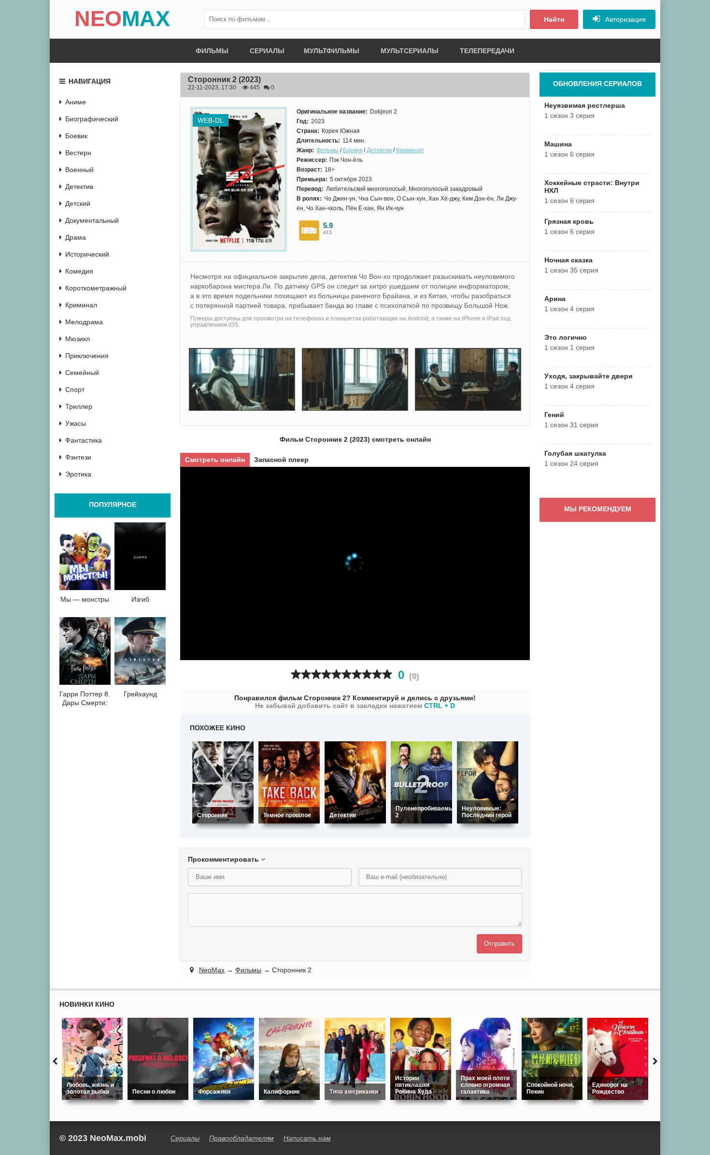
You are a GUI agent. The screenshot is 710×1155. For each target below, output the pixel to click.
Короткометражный (96, 288)
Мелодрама (84, 322)
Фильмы (212, 51)
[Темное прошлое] (289, 782)
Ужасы (75, 423)
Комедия (79, 271)
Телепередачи (487, 51)
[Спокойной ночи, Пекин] (552, 1059)
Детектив (379, 150)
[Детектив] (355, 782)
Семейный (82, 372)
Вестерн (78, 153)
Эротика (78, 474)
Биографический (91, 119)
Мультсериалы (410, 51)
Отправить (499, 943)
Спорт (75, 389)
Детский (77, 203)
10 (387, 674)
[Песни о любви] (158, 1059)
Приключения (87, 356)
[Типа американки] (355, 1059)
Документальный (92, 220)
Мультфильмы (331, 51)
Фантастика (83, 440)
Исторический (87, 254)
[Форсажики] (223, 1059)
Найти (554, 19)
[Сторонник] (223, 782)
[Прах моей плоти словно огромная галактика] (486, 1059)
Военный (79, 169)
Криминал (410, 150)
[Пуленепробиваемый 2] (421, 782)
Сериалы (267, 51)
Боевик (352, 150)
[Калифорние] (289, 1059)
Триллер (78, 406)
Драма (75, 237)
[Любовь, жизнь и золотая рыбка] (92, 1059)
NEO (122, 18)
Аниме (75, 102)
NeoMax (212, 970)
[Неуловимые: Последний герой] (487, 782)
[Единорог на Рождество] (617, 1059)
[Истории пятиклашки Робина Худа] (420, 1059)
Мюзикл (77, 339)
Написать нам (307, 1138)
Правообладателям (241, 1138)
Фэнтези (78, 457)
